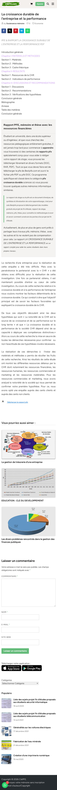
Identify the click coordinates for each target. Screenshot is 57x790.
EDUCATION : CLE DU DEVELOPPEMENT (22, 500)
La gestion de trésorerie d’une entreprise (21, 462)
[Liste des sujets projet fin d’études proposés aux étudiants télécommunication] (6, 713)
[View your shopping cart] (31, 4)
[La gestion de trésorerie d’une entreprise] (28, 444)
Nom (4, 612)
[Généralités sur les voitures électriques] (6, 727)
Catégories (6, 680)
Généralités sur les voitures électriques (32, 727)
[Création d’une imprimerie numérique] (6, 755)
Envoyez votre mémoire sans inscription (26, 782)
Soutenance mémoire (15, 23)
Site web (6, 637)
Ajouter (40, 4)
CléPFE (22, 779)
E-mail (5, 625)
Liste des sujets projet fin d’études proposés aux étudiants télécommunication (34, 714)
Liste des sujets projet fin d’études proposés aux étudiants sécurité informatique (34, 700)
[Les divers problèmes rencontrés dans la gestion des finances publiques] (28, 521)
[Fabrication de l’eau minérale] (6, 741)
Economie (39, 23)
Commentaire (9, 576)
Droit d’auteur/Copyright (18, 785)
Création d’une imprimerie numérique (31, 755)
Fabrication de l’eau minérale (27, 741)
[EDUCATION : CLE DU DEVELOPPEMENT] (28, 483)
